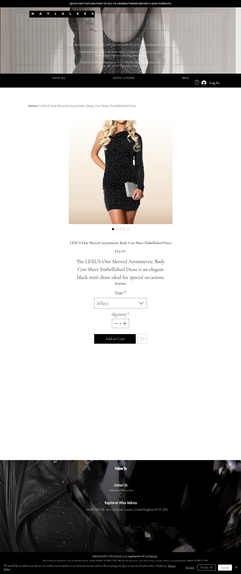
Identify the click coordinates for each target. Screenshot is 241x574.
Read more (120, 283)
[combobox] (120, 303)
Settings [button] (190, 567)
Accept (225, 567)
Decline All (207, 567)
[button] (197, 82)
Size (120, 292)
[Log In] (203, 83)
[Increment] (125, 323)
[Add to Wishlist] (142, 339)
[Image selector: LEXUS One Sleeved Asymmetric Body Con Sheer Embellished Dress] (113, 229)
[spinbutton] (120, 323)
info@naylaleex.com (121, 490)
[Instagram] (120, 477)
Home (32, 106)
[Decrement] (115, 323)
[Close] (236, 567)
